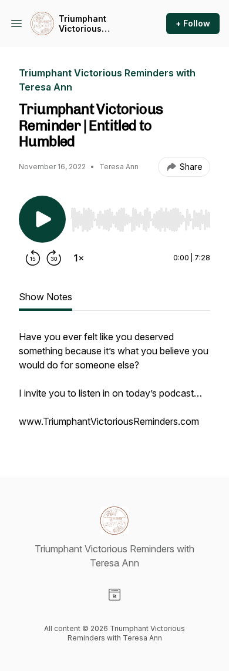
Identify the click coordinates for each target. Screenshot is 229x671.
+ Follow (193, 23)
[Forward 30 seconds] (54, 258)
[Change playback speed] (78, 258)
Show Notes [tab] (45, 297)
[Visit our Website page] (114, 594)
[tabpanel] (114, 385)
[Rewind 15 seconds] (33, 258)
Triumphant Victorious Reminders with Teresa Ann (91, 24)
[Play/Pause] (42, 219)
